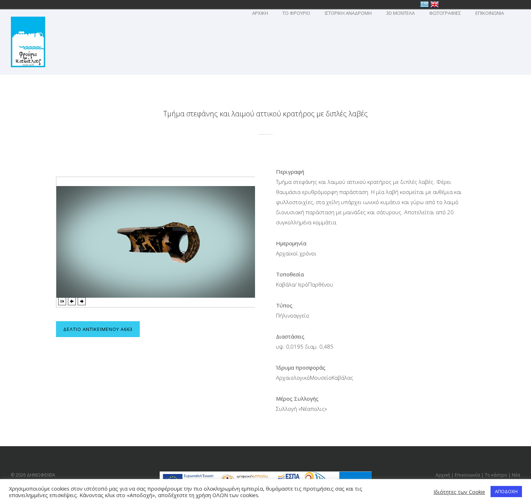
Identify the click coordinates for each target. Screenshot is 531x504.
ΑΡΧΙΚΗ (260, 13)
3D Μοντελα (400, 13)
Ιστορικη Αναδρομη (348, 13)
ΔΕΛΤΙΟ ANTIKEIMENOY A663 (98, 329)
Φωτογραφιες (445, 13)
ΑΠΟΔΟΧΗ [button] (506, 491)
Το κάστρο (496, 475)
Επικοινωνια (489, 13)
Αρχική (443, 475)
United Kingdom (434, 4)
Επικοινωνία (467, 475)
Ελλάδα (424, 4)
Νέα (516, 475)
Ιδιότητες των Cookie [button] (459, 491)
